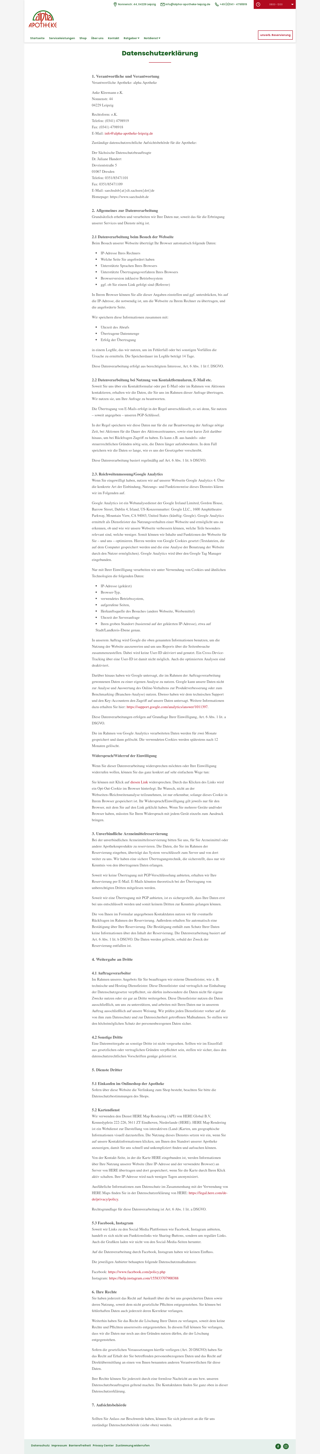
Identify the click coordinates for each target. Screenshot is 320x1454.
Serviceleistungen (62, 38)
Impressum (59, 1445)
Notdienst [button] (151, 38)
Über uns (97, 38)
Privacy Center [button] (103, 1445)
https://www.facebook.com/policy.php (136, 1271)
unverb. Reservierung (275, 35)
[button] (275, 4)
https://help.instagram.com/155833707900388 (144, 1277)
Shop (83, 38)
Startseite (37, 38)
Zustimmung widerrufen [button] (133, 1445)
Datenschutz (40, 1445)
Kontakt (113, 38)
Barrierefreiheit (80, 1445)
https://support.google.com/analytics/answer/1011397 (167, 706)
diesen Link (139, 781)
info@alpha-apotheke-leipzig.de (187, 4)
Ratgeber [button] (131, 38)
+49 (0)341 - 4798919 (233, 4)
